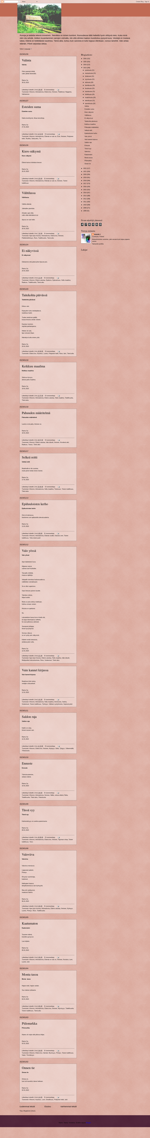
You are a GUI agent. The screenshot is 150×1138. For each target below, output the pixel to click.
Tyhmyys (45, 704)
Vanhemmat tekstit (68, 1106)
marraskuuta (89, 73)
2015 (85, 189)
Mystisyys (61, 1008)
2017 (85, 183)
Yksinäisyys (30, 1055)
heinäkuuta (88, 85)
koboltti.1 (97, 234)
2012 (85, 199)
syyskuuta (88, 79)
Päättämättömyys (27, 238)
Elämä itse (47, 92)
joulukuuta (88, 70)
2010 (85, 205)
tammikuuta (89, 103)
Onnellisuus (49, 1099)
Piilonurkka (29, 1023)
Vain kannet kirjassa (35, 670)
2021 (85, 171)
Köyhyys (52, 748)
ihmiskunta (57, 702)
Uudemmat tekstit (27, 1106)
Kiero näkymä (31, 151)
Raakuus (24, 282)
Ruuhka (28, 138)
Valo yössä (29, 550)
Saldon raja (29, 716)
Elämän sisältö (49, 535)
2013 (85, 195)
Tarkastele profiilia (98, 244)
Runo (35, 238)
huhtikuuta (88, 94)
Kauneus (40, 353)
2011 (85, 202)
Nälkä (52, 795)
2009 (85, 208)
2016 (85, 186)
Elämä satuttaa (40, 280)
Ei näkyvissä (30, 250)
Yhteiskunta (25, 750)
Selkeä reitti (29, 457)
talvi (65, 353)
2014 (85, 192)
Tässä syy (28, 810)
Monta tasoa (30, 974)
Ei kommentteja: (49, 90)
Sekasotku (35, 138)
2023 (85, 67)
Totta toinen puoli (35, 538)
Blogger (88, 1123)
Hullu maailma (65, 280)
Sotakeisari (48, 660)
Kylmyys (70, 908)
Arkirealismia (39, 92)
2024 (85, 64)
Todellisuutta (42, 238)
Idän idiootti (49, 442)
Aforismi (32, 92)
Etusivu (47, 1106)
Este (58, 136)
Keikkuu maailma (33, 366)
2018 (85, 180)
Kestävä (65, 959)
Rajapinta (68, 92)
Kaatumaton (30, 923)
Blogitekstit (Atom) (29, 1111)
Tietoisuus (57, 489)
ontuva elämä (59, 795)
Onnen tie (28, 1067)
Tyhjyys (62, 748)
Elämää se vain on (50, 136)
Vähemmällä (69, 748)
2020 (85, 174)
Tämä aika (50, 238)
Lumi (70, 959)
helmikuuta (88, 100)
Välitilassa (28, 192)
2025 (85, 61)
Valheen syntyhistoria (55, 704)
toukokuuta (88, 91)
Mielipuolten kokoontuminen (31, 660)
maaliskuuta (89, 97)
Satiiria (64, 702)
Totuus (30, 444)
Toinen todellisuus (67, 489)
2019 (85, 177)
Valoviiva (28, 854)
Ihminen (54, 92)
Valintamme (25, 94)
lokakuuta (88, 76)
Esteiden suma (31, 106)
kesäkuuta (88, 88)
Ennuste (27, 763)
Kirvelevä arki (64, 442)
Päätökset (61, 92)
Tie (40, 138)
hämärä (45, 1053)
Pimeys (29, 910)
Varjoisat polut (67, 704)
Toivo (31, 842)
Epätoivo (49, 280)
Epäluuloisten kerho (35, 504)
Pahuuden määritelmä (36, 413)
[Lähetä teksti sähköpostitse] (58, 90)
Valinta (26, 60)
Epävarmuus (56, 280)
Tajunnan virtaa (63, 839)
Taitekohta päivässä (34, 295)
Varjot (23, 1055)
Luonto (46, 353)
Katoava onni (59, 535)
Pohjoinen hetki (54, 353)
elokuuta (88, 82)
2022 (85, 168)
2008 (85, 211)
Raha (57, 748)
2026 (85, 58)
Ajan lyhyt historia (35, 235)
